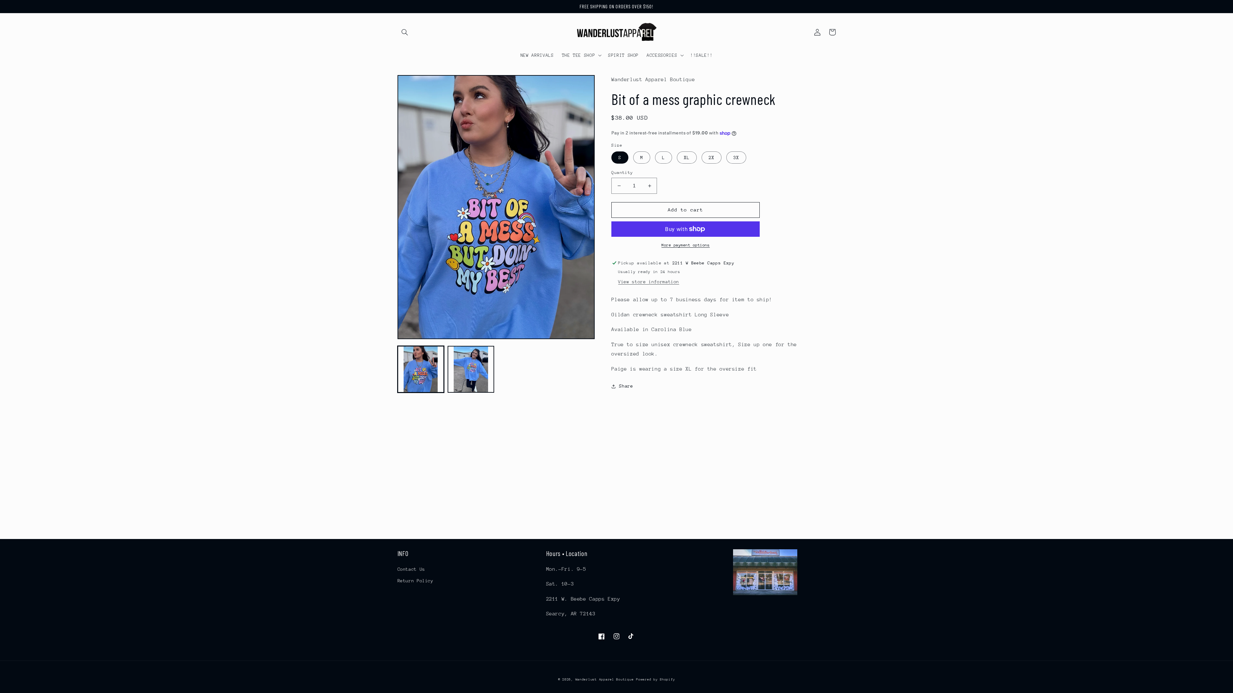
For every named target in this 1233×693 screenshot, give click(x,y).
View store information (648, 281)
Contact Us (411, 569)
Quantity (622, 172)
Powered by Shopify (655, 679)
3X (736, 157)
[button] (405, 32)
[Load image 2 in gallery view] (471, 369)
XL (687, 157)
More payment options (685, 245)
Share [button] (626, 386)
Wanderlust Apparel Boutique (604, 679)
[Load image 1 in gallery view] (421, 369)
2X (711, 157)
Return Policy (415, 580)
